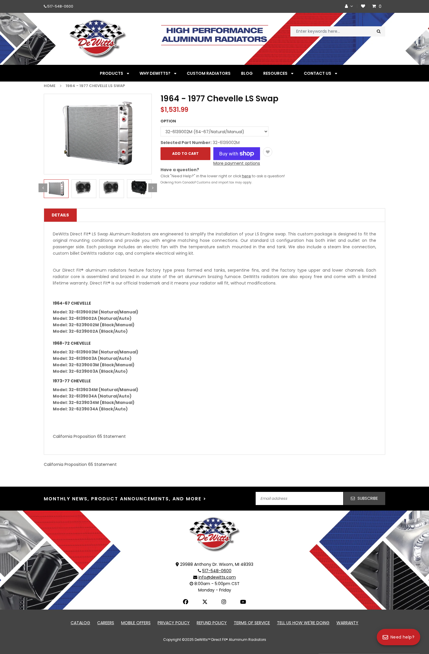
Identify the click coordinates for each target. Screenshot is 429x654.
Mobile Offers (136, 623)
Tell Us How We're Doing (303, 623)
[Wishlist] (363, 6)
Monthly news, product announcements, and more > (125, 499)
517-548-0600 (60, 6)
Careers (105, 623)
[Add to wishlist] (267, 152)
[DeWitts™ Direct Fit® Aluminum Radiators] (214, 534)
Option (168, 121)
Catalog (80, 623)
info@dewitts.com (217, 577)
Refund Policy (212, 623)
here (246, 176)
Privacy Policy (174, 623)
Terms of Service (252, 623)
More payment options (236, 163)
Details (60, 215)
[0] (374, 6)
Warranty (347, 623)
